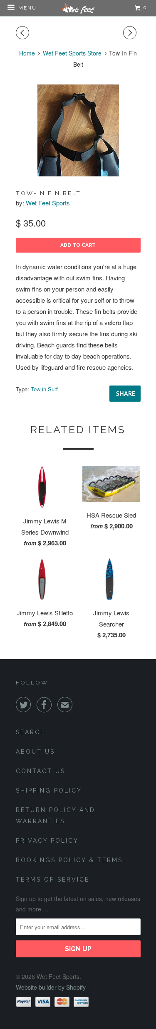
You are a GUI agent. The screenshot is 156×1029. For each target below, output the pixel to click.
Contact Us (40, 771)
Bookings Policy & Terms (69, 860)
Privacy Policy (47, 840)
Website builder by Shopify (51, 987)
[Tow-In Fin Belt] (78, 130)
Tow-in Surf (44, 389)
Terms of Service (52, 879)
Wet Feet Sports (48, 202)
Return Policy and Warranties (55, 815)
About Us (35, 751)
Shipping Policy (49, 790)
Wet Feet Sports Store (72, 53)
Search (31, 732)
